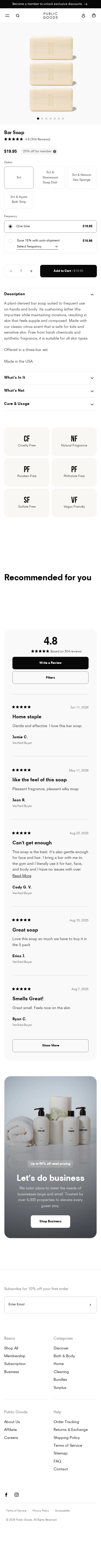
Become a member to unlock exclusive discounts (47, 4)
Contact (61, 1469)
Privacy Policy (41, 1510)
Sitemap (61, 1454)
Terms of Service (68, 1446)
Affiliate (10, 1430)
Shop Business (50, 1221)
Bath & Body (64, 1356)
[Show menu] (7, 15)
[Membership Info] (86, 4)
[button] (27, 139)
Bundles (60, 1380)
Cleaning (61, 1372)
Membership (14, 1356)
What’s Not (14, 391)
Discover (61, 1348)
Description (14, 294)
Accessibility (62, 1510)
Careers (11, 1438)
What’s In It (14, 378)
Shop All (11, 1348)
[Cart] (94, 15)
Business (11, 1372)
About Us (12, 1422)
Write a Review (56, 665)
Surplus (60, 1388)
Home (59, 1364)
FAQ (57, 1462)
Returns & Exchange (71, 1430)
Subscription (15, 1364)
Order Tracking (66, 1422)
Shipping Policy (67, 1438)
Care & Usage (17, 404)
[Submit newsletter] (90, 1305)
